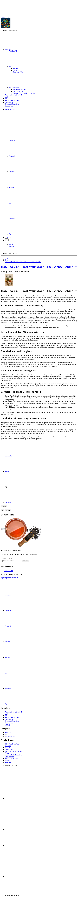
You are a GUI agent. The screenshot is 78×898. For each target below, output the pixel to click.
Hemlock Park (9, 757)
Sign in (7, 109)
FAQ (6, 98)
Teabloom (8, 760)
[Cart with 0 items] (6, 249)
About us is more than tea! (13, 95)
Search (4, 30)
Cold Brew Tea (18, 72)
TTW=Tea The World (12, 744)
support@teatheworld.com (9, 578)
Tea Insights (9, 106)
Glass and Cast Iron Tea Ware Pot (24, 93)
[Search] (7, 239)
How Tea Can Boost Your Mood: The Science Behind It (39, 267)
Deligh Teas (9, 749)
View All (8, 762)
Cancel (8, 510)
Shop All (8, 49)
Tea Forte (8, 746)
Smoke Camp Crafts (11, 758)
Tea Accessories (14, 87)
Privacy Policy (9, 102)
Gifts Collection (18, 91)
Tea (10, 66)
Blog (6, 97)
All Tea (15, 68)
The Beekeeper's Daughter (13, 751)
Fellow (7, 753)
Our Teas (16, 70)
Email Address (7, 559)
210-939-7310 (8, 571)
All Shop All (13, 51)
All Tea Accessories (19, 89)
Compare (8, 237)
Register (12, 109)
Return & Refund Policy (13, 100)
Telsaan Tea (8, 747)
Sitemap (7, 725)
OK (3, 510)
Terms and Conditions (12, 104)
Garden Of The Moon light (13, 755)
